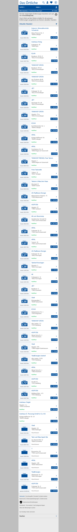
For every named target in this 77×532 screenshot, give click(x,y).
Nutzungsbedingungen (33, 498)
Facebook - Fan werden (25, 505)
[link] (56, 14)
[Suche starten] (43, 2)
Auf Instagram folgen (39, 505)
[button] (28, 502)
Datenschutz (43, 498)
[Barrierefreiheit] (56, 2)
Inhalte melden (43, 496)
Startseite (22, 496)
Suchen (22, 516)
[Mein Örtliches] (48, 2)
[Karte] (56, 7)
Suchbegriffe (29, 496)
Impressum (22, 498)
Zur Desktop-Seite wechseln (27, 512)
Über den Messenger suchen (27, 507)
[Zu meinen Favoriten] (51, 2)
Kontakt (36, 496)
